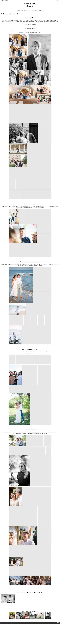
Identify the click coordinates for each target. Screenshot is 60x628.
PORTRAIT (48, 618)
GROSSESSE (19, 618)
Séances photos (24, 10)
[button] (18, 40)
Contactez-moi (40, 10)
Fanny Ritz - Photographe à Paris (4, 622)
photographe (25, 22)
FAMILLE (33, 618)
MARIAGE (12, 618)
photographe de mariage (6, 22)
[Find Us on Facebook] (2, 0)
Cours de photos (31, 10)
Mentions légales (13, 622)
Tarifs (36, 10)
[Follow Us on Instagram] (3, 0)
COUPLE (41, 618)
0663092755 (57, 0)
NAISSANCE (26, 618)
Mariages (18, 10)
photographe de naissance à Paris (11, 21)
